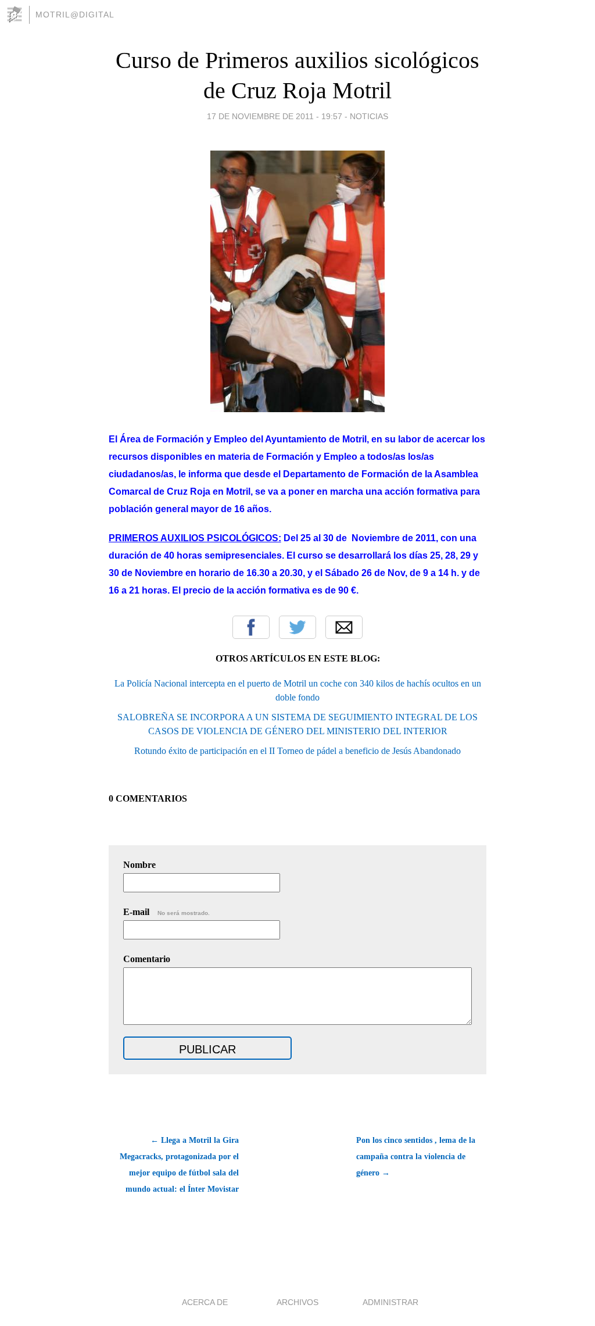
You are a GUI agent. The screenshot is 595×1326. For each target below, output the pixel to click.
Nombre (139, 865)
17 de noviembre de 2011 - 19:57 (274, 116)
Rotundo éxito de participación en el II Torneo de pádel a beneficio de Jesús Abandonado (297, 751)
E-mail (166, 912)
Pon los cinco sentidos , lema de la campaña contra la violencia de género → (415, 1156)
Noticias (369, 116)
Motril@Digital (74, 14)
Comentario (146, 959)
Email (344, 627)
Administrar (390, 1302)
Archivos (297, 1302)
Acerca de (205, 1302)
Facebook (251, 627)
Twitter (297, 627)
